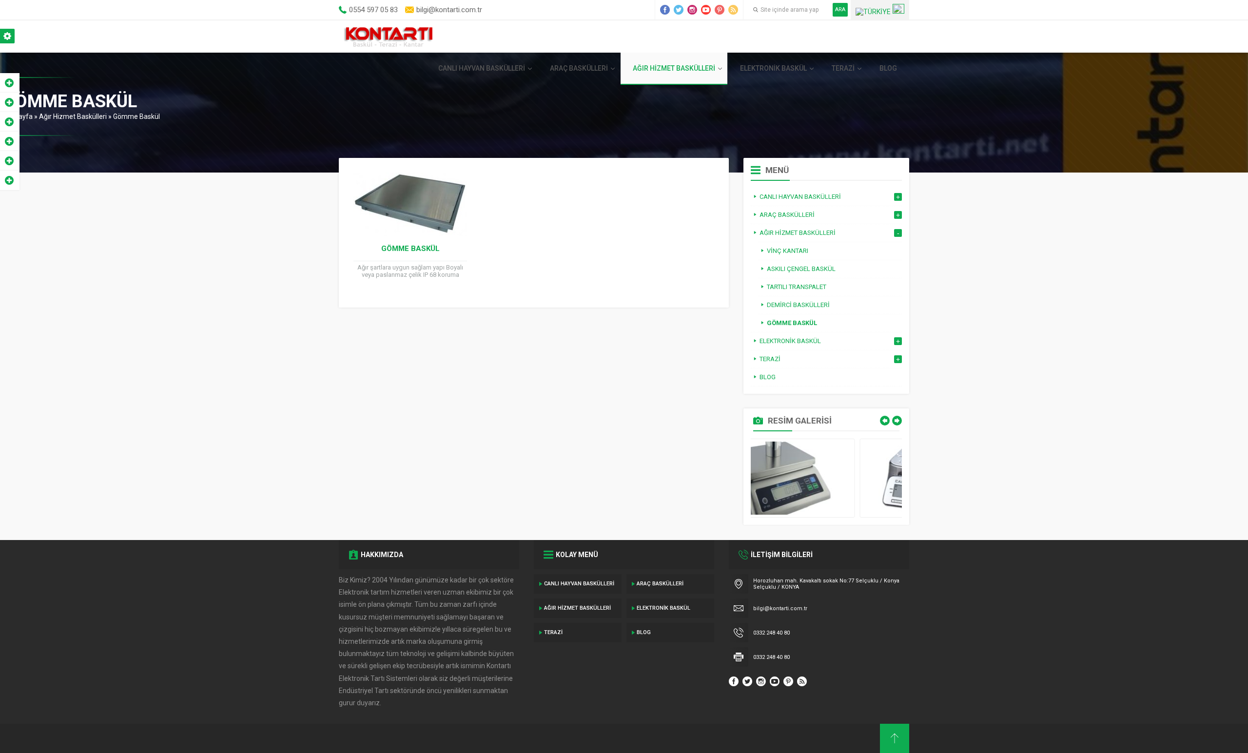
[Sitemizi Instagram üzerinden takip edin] (692, 10)
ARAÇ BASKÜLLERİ (579, 68)
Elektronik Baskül (773, 68)
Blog (888, 68)
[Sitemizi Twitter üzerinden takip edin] (678, 10)
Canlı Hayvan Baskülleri (481, 68)
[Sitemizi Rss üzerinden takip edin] (733, 10)
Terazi (843, 68)
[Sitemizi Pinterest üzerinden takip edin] (719, 10)
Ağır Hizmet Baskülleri (674, 68)
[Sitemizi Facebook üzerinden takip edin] (665, 10)
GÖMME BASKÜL (410, 248)
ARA (840, 9)
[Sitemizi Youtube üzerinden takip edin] (706, 10)
